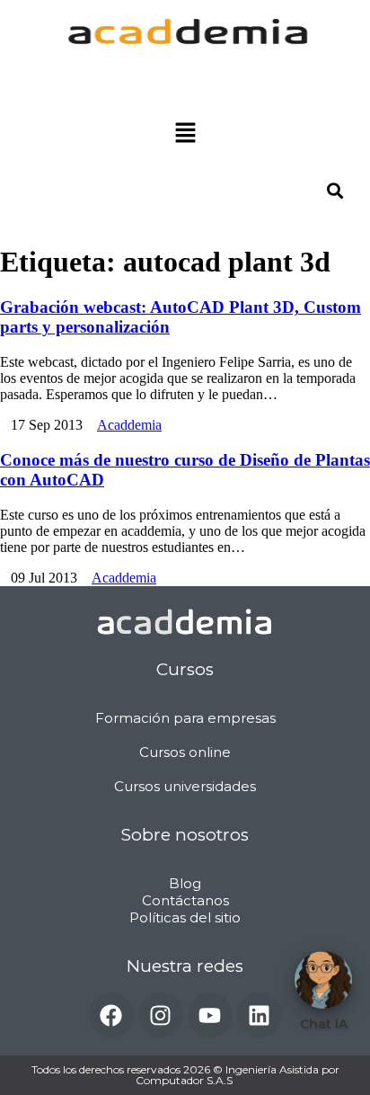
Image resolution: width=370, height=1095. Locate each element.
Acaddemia (129, 424)
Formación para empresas (185, 717)
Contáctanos (185, 900)
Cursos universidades (185, 786)
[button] (185, 134)
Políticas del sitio (185, 917)
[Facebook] (111, 1015)
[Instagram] (160, 1015)
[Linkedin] (259, 1015)
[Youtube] (210, 1015)
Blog (185, 883)
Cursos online (185, 752)
